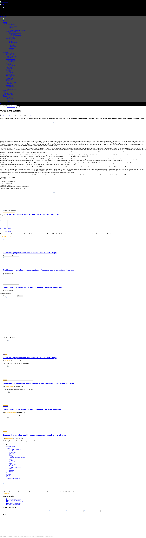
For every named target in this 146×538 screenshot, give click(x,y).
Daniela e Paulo (10, 61)
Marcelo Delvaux (10, 76)
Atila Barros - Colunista (7, 115)
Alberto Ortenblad (10, 53)
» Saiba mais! (6, 493)
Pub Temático (9, 98)
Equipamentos (12, 34)
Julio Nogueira (9, 72)
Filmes (10, 455)
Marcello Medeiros (10, 75)
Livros (10, 28)
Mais (5, 96)
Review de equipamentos (15, 35)
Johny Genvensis (10, 68)
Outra (7, 476)
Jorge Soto (8, 70)
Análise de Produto (10, 446)
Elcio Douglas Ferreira (10, 412)
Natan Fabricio (9, 78)
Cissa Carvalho (9, 57)
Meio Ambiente (13, 42)
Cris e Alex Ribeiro (10, 59)
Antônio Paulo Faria (11, 54)
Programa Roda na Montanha (13, 478)
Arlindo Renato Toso (11, 56)
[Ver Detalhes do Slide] (79, 136)
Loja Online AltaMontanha (14, 499)
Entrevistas (11, 48)
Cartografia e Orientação (15, 33)
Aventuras (5, 90)
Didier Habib (9, 64)
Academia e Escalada (8, 93)
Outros (10, 50)
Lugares (11, 41)
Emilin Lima (8, 360)
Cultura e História (10, 24)
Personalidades (12, 46)
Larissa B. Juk (9, 74)
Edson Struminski (10, 65)
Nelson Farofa (9, 79)
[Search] (0, 3)
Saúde (10, 39)
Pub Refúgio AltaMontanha (14, 503)
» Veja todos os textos (11, 89)
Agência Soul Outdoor (8, 94)
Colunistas (5, 52)
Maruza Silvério (9, 386)
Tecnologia (11, 37)
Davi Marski (9, 63)
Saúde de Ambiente (10, 38)
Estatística (11, 45)
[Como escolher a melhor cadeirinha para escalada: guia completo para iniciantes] (20, 431)
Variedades (8, 44)
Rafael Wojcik (9, 85)
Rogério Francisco (10, 86)
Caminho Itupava (10, 101)
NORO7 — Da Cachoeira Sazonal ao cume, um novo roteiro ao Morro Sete (32, 287)
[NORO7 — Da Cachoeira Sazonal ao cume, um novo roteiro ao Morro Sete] (11, 284)
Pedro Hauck (9, 83)
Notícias (5, 22)
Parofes (8, 81)
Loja (4, 91)
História (11, 27)
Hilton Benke (9, 67)
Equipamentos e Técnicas (12, 31)
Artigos (5, 23)
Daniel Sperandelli (10, 60)
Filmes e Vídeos (13, 26)
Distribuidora (9, 97)
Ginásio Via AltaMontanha (13, 504)
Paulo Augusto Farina (11, 82)
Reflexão (11, 49)
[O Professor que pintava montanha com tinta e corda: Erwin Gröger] (11, 249)
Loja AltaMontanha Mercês (13, 500)
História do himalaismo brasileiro (17, 30)
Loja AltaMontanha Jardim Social (15, 501)
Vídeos (11, 471)
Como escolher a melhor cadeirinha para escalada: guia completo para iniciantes (34, 435)
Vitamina (8, 87)
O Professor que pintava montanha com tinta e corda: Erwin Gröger (29, 253)
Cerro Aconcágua (10, 100)
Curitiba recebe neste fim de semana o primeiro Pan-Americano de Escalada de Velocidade (38, 270)
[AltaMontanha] (4, 2)
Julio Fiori (8, 71)
